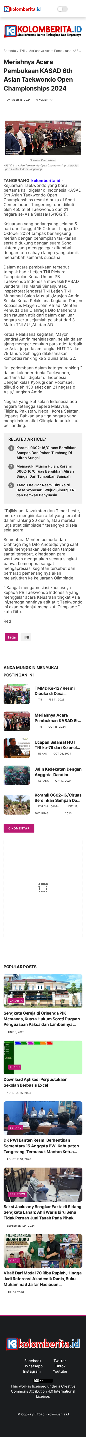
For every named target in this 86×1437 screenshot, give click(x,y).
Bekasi (43, 753)
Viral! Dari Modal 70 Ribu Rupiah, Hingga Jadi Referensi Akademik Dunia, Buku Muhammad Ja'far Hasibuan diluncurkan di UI (42, 1279)
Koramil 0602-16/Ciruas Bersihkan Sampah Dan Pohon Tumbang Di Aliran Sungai (46, 452)
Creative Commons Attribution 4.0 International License (43, 1391)
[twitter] (17, 652)
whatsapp (34, 1366)
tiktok (60, 1366)
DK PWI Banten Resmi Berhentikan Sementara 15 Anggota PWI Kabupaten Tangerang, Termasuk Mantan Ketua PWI (41, 1146)
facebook (32, 1360)
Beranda (10, 51)
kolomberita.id (58, 1414)
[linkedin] (46, 652)
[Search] (73, 9)
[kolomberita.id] (22, 11)
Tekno (15, 1067)
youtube (60, 1371)
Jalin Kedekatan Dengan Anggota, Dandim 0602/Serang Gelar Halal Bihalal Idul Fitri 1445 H (58, 772)
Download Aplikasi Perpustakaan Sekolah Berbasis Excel (36, 1082)
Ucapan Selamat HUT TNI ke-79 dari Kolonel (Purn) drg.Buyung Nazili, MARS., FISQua (56, 745)
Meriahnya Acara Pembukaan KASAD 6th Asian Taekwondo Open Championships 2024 (58, 718)
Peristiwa (18, 1194)
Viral (14, 1260)
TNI (22, 51)
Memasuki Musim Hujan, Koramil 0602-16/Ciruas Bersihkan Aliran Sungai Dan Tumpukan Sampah (45, 471)
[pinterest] (36, 652)
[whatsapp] (27, 652)
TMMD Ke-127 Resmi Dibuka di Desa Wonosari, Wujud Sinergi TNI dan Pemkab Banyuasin (45, 490)
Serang (43, 780)
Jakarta (16, 1000)
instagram (32, 1371)
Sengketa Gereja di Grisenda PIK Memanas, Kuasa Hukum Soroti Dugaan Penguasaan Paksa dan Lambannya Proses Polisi (42, 1019)
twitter (60, 1360)
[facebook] (8, 652)
